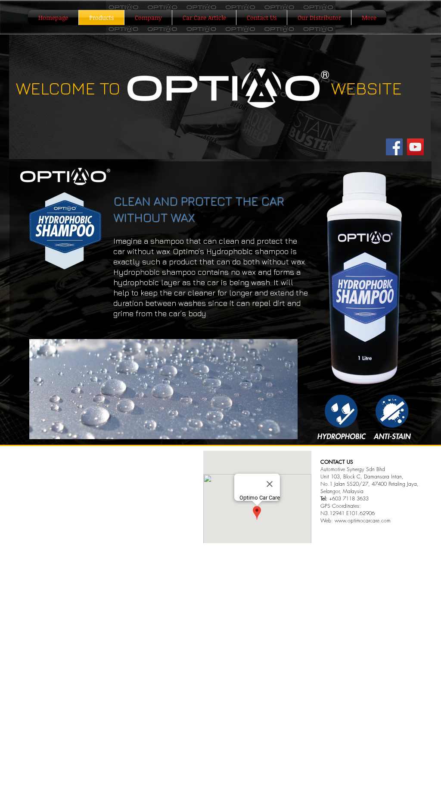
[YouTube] (415, 146)
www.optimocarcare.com (363, 520)
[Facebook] (394, 146)
